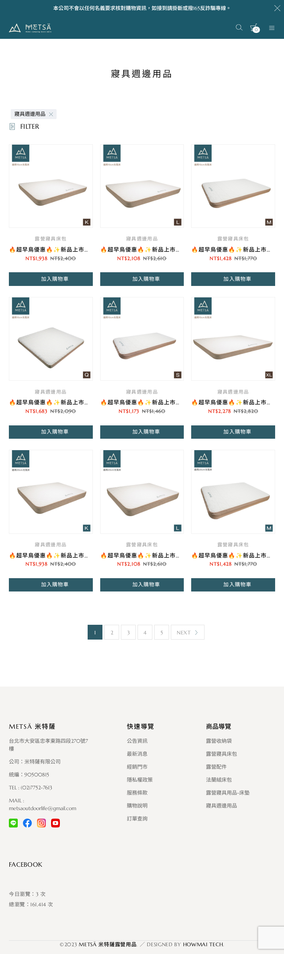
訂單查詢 (137, 818)
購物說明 (137, 805)
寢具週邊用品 (29, 114)
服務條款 (137, 792)
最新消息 (137, 753)
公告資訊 (137, 741)
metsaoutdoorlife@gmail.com (42, 808)
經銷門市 (137, 766)
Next (184, 632)
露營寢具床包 (51, 239)
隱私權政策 (140, 779)
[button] (51, 279)
